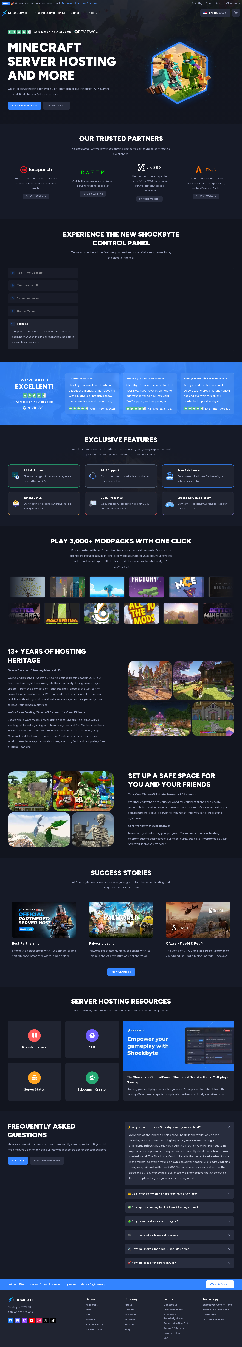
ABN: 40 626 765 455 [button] (20, 1312)
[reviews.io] (19, 32)
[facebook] (10, 1320)
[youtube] (32, 1320)
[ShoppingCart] (236, 13)
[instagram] (39, 1320)
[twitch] (24, 1320)
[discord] (17, 1320)
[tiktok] (53, 1320)
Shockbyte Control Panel (207, 3)
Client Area (233, 3)
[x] (46, 1320)
